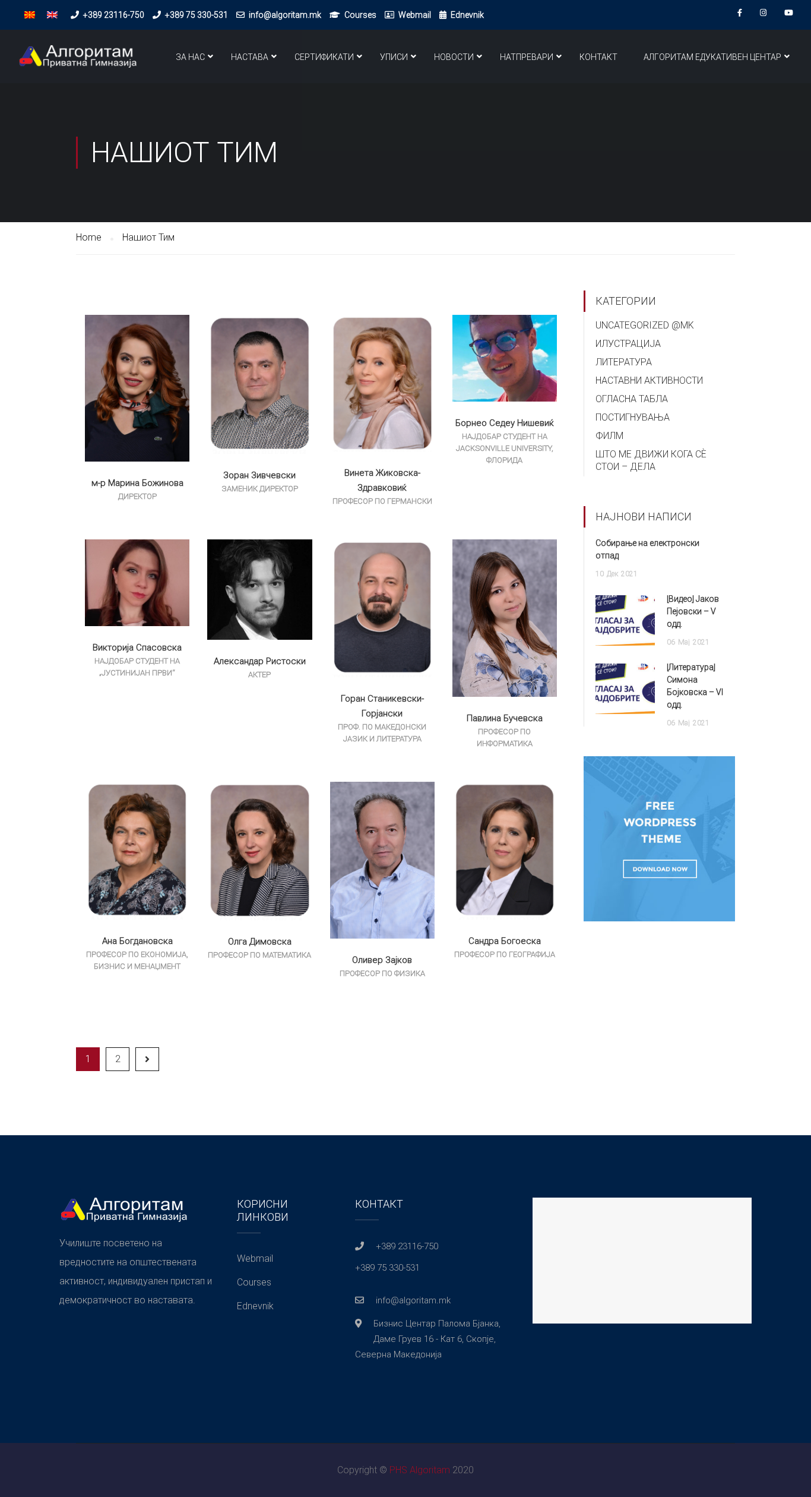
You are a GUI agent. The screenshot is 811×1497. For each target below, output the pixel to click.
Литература (623, 362)
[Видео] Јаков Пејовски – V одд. (693, 611)
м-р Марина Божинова (137, 483)
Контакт (598, 57)
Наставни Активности (649, 380)
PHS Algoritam (419, 1470)
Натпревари (526, 57)
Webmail (414, 15)
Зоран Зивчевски (259, 475)
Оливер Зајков (382, 960)
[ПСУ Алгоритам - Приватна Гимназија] (77, 62)
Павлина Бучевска (505, 718)
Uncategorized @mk (644, 325)
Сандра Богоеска (504, 941)
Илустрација (628, 343)
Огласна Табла (631, 399)
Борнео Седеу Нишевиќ (504, 423)
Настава (249, 57)
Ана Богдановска (137, 941)
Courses (360, 15)
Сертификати (324, 57)
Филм (609, 435)
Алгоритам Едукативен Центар (712, 57)
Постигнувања (632, 417)
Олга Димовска (260, 941)
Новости (454, 57)
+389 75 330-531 (196, 15)
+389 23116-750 (113, 15)
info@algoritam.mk (285, 15)
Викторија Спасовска (137, 647)
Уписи (394, 57)
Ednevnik (467, 15)
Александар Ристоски (260, 661)
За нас (190, 57)
